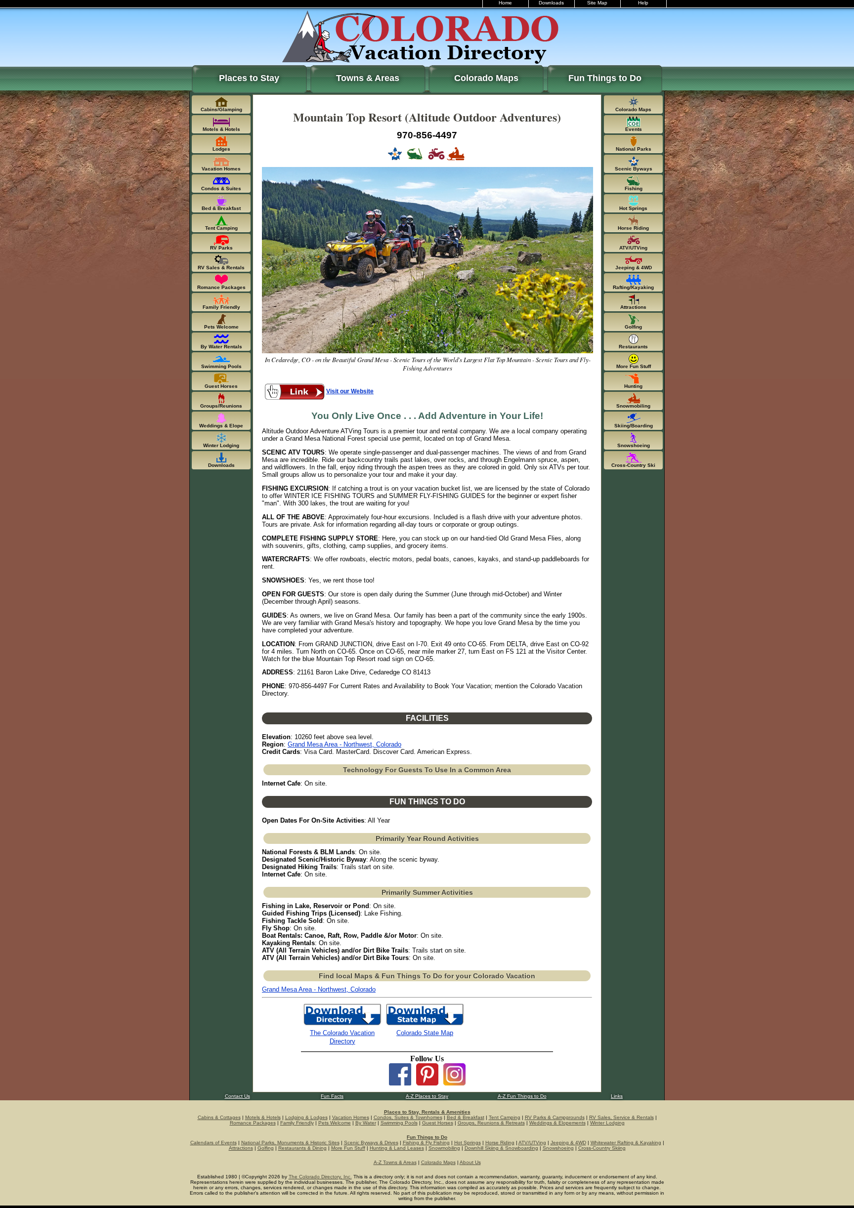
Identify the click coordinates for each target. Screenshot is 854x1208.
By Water (365, 1122)
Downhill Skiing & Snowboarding (501, 1148)
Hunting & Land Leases (397, 1148)
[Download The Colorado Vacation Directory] (342, 1024)
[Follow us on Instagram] (454, 1083)
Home (505, 2)
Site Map (597, 2)
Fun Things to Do (604, 78)
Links (617, 1096)
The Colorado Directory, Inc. (320, 1176)
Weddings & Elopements (557, 1122)
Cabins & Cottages (219, 1117)
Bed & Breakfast (465, 1117)
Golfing (265, 1148)
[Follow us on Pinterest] (427, 1083)
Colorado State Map (424, 1033)
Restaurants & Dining (302, 1148)
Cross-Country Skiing (602, 1148)
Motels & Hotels (263, 1117)
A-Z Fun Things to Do (522, 1096)
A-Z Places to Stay (427, 1096)
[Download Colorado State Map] (425, 1024)
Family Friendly (297, 1122)
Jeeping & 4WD (568, 1142)
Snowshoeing (558, 1148)
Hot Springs (467, 1142)
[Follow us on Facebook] (400, 1083)
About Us (470, 1162)
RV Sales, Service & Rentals (621, 1117)
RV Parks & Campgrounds (555, 1117)
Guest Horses (437, 1122)
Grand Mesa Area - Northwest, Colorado (344, 744)
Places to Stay (249, 78)
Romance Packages (253, 1122)
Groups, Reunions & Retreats (491, 1122)
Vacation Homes (350, 1117)
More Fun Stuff (348, 1148)
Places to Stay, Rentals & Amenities (427, 1112)
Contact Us (237, 1096)
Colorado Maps (486, 78)
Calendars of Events (213, 1142)
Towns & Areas (367, 78)
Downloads (551, 2)
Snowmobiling (444, 1148)
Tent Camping (504, 1117)
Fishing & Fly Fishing (426, 1142)
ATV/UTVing (532, 1142)
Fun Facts (332, 1096)
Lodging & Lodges (306, 1117)
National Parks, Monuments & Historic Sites (290, 1142)
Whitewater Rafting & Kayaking (626, 1142)
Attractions (241, 1148)
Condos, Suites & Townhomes (408, 1117)
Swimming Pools (399, 1122)
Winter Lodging (607, 1122)
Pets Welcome (334, 1122)
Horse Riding (499, 1142)
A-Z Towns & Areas (395, 1162)
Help (643, 2)
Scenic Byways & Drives (371, 1142)
